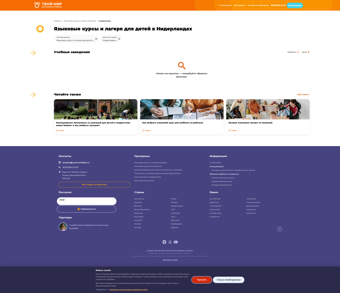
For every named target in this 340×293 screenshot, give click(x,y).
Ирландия (139, 217)
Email (62, 200)
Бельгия (138, 206)
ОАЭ (173, 209)
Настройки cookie (170, 260)
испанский (215, 209)
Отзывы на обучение (96, 184)
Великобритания (142, 209)
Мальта (174, 202)
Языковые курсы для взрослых (148, 166)
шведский (251, 209)
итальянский (215, 213)
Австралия (139, 199)
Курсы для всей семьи (144, 180)
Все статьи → (304, 94)
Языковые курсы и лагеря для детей (80, 21)
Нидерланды (177, 206)
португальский (253, 202)
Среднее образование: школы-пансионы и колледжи (158, 170)
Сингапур (175, 213)
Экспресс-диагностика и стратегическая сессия (233, 170)
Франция (175, 220)
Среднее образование (222, 181)
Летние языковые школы (223, 178)
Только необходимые (229, 280)
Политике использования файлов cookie (129, 289)
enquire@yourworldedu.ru (76, 162)
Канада (137, 227)
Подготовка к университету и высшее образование (157, 173)
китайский (214, 217)
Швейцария (176, 224)
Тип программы (63, 37)
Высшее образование (221, 185)
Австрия (138, 202)
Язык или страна (110, 37)
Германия (138, 213)
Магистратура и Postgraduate (147, 177)
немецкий (251, 199)
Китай (173, 199)
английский (215, 199)
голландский (215, 206)
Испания (138, 220)
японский (250, 213)
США (173, 217)
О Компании (215, 163)
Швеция (174, 227)
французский (252, 206)
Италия (137, 224)
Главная (57, 21)
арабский (214, 202)
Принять (202, 280)
